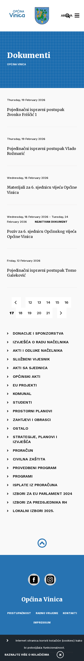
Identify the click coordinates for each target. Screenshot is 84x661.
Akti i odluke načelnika (38, 350)
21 (48, 313)
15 (57, 302)
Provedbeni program (34, 468)
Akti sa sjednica (30, 368)
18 (20, 313)
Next (64, 312)
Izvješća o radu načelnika (41, 342)
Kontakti (70, 613)
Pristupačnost (19, 613)
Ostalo (20, 428)
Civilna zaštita (29, 459)
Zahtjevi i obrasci (32, 419)
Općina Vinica (16, 64)
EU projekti (25, 385)
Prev (19, 302)
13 (39, 302)
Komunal (22, 393)
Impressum (42, 622)
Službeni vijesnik (31, 359)
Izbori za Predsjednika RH (40, 502)
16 (66, 302)
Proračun (23, 450)
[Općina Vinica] (17, 13)
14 (48, 302)
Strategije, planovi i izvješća (35, 439)
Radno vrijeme (47, 613)
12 (30, 302)
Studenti (22, 402)
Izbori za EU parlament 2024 (42, 493)
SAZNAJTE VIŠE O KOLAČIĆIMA (26, 654)
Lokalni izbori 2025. (33, 510)
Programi (23, 476)
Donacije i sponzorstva (38, 333)
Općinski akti (26, 376)
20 (39, 313)
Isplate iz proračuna (35, 485)
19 (30, 313)
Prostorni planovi (32, 411)
